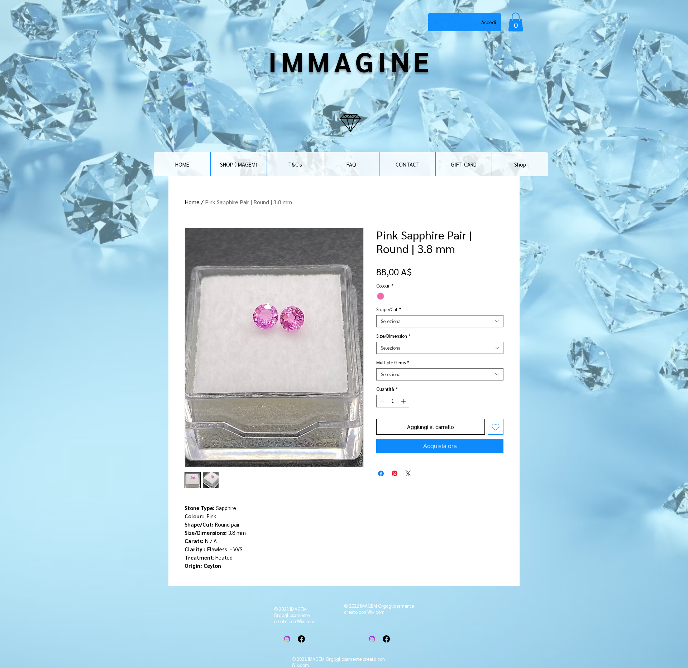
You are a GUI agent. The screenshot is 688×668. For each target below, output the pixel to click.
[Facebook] (301, 639)
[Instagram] (287, 639)
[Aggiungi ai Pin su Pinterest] (394, 473)
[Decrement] (381, 401)
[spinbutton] (393, 401)
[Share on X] (408, 473)
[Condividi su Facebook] (381, 473)
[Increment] (404, 401)
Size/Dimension (393, 336)
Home (192, 202)
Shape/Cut (388, 309)
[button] (516, 22)
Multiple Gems (392, 362)
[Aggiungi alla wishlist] (495, 427)
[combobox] (439, 321)
